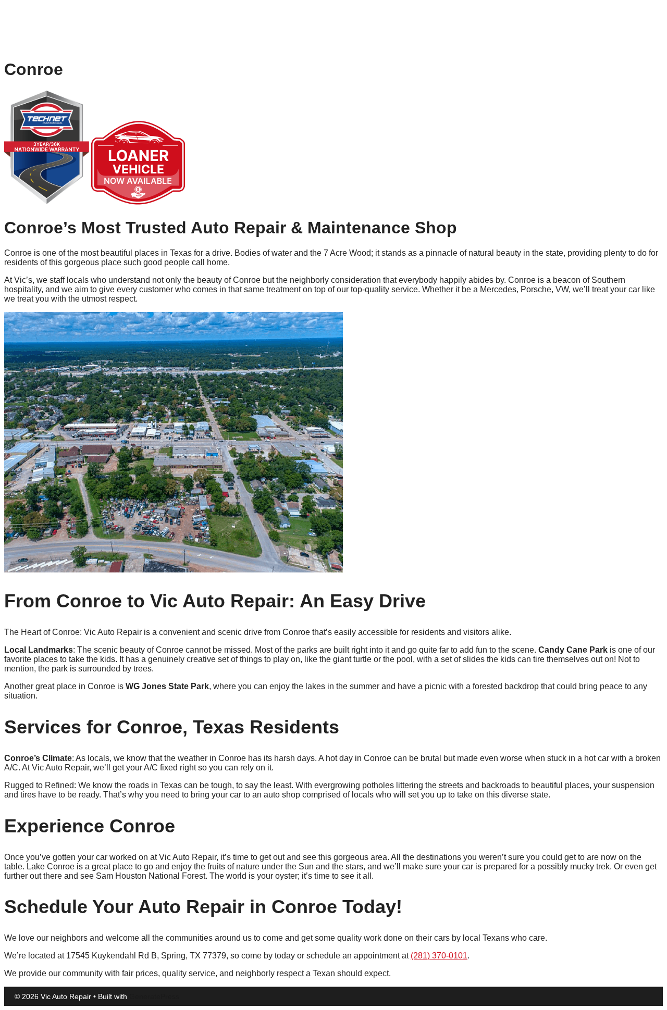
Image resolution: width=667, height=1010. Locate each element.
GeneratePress (154, 996)
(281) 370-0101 (439, 955)
